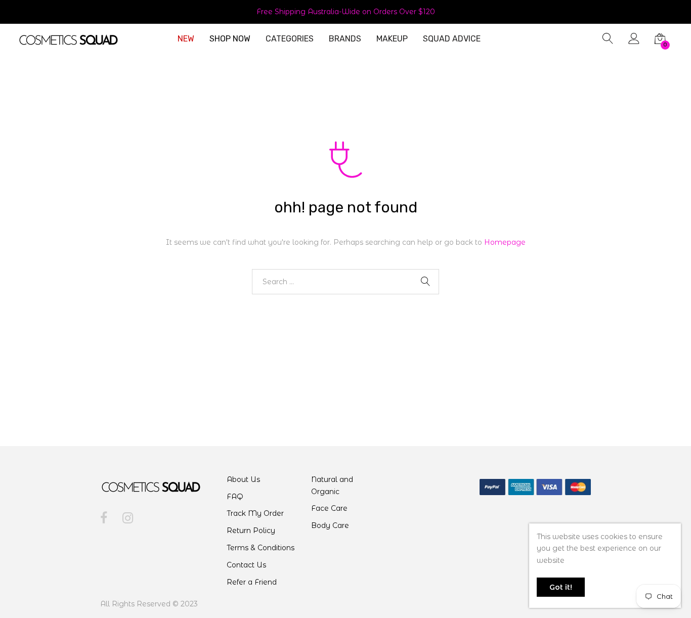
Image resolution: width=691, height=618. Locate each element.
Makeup (392, 39)
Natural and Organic (332, 485)
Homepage (505, 242)
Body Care (330, 525)
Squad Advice (452, 39)
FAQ (235, 496)
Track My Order (255, 513)
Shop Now (229, 39)
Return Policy (251, 530)
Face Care (329, 508)
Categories (290, 39)
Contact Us (246, 564)
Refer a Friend (252, 582)
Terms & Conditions (260, 547)
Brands (345, 39)
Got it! (560, 587)
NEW (186, 39)
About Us (243, 479)
